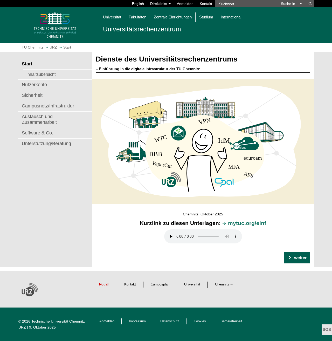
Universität (192, 284)
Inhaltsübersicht (41, 74)
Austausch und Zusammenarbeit (39, 119)
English (138, 4)
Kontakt (206, 4)
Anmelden (185, 4)
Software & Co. (37, 132)
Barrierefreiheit (231, 321)
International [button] (231, 17)
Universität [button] (112, 17)
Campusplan (160, 284)
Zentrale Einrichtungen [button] (173, 17)
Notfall (104, 284)
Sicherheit (32, 95)
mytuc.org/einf (247, 223)
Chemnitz (222, 284)
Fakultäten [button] (137, 17)
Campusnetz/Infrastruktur (48, 105)
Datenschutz (169, 321)
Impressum (137, 321)
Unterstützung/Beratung (46, 143)
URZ (22, 327)
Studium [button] (206, 17)
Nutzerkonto (34, 84)
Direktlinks (159, 4)
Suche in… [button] (290, 4)
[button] (297, 257)
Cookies (200, 321)
